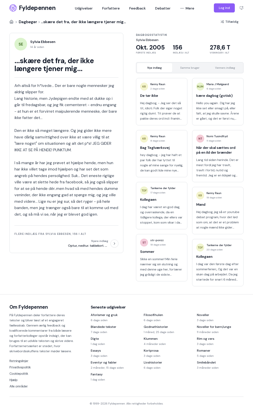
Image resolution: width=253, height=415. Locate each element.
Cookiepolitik (18, 373)
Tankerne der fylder (163, 188)
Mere (190, 8)
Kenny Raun (157, 84)
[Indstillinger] (242, 8)
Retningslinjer (18, 361)
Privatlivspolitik (20, 367)
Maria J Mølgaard (218, 84)
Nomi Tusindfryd (217, 136)
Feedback (137, 8)
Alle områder (18, 386)
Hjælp (13, 380)
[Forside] (11, 22)
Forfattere (111, 8)
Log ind (224, 8)
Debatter (163, 8)
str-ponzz (157, 240)
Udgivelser (84, 8)
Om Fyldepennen (28, 307)
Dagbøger (28, 21)
